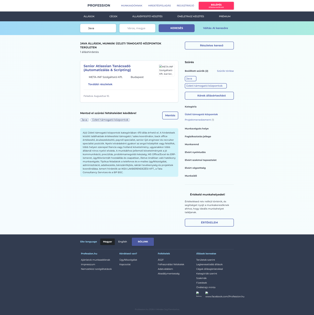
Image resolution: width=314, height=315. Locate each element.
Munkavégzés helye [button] (197, 128)
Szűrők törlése (225, 70)
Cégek (113, 16)
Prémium (224, 16)
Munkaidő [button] (191, 175)
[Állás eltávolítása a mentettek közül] (172, 96)
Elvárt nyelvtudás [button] (195, 152)
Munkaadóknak (131, 5)
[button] (190, 78)
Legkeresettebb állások (209, 264)
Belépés (216, 5)
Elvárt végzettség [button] (195, 167)
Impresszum (88, 264)
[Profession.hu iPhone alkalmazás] (197, 241)
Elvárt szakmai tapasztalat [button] (201, 160)
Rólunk (143, 241)
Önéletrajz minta (205, 287)
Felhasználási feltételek (171, 264)
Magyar (107, 241)
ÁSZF (161, 259)
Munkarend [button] (192, 144)
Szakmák (201, 278)
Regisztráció (185, 5)
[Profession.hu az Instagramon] (200, 295)
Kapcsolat (125, 264)
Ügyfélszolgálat (128, 259)
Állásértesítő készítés (147, 16)
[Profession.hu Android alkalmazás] (220, 241)
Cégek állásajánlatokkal (209, 268)
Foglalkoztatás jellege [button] (198, 136)
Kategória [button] (191, 106)
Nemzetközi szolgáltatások (96, 268)
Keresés (176, 28)
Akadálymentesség (169, 273)
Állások (89, 16)
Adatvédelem (165, 268)
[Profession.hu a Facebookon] (224, 295)
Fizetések (201, 282)
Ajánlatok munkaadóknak (95, 259)
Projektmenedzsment (199, 119)
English (122, 241)
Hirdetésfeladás (159, 5)
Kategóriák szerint (206, 273)
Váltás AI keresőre (215, 28)
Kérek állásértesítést (211, 95)
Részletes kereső (211, 45)
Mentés (170, 115)
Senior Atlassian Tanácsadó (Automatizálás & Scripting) (107, 68)
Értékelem (209, 222)
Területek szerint (205, 259)
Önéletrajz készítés (190, 16)
